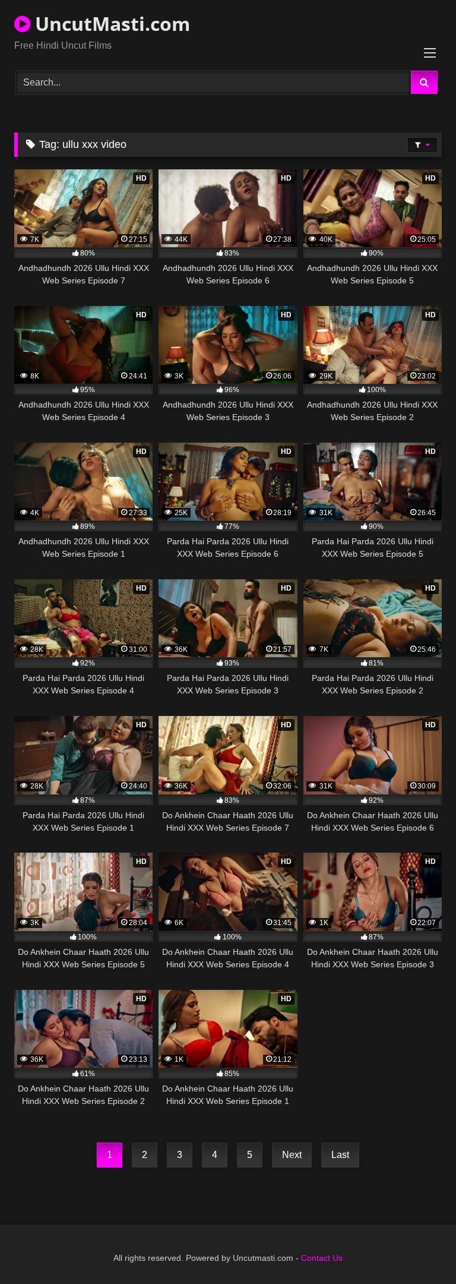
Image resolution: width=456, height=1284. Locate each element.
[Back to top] (419, 1248)
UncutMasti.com (110, 23)
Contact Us (322, 1258)
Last (340, 1155)
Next (292, 1155)
